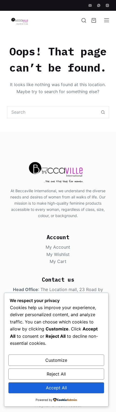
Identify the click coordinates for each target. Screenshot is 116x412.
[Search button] (103, 112)
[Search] (83, 20)
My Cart (58, 261)
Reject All (56, 374)
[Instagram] (107, 5)
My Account (58, 247)
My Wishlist (58, 254)
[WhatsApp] (98, 5)
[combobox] (52, 112)
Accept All (56, 387)
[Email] (90, 5)
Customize (56, 360)
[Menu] (106, 20)
